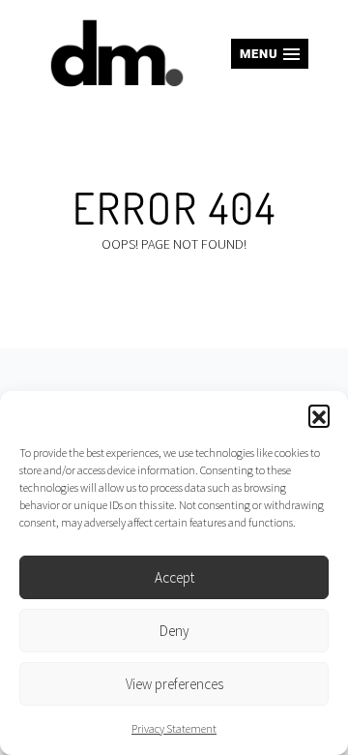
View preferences (174, 684)
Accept (174, 577)
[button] (319, 415)
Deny (174, 630)
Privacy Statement (174, 728)
